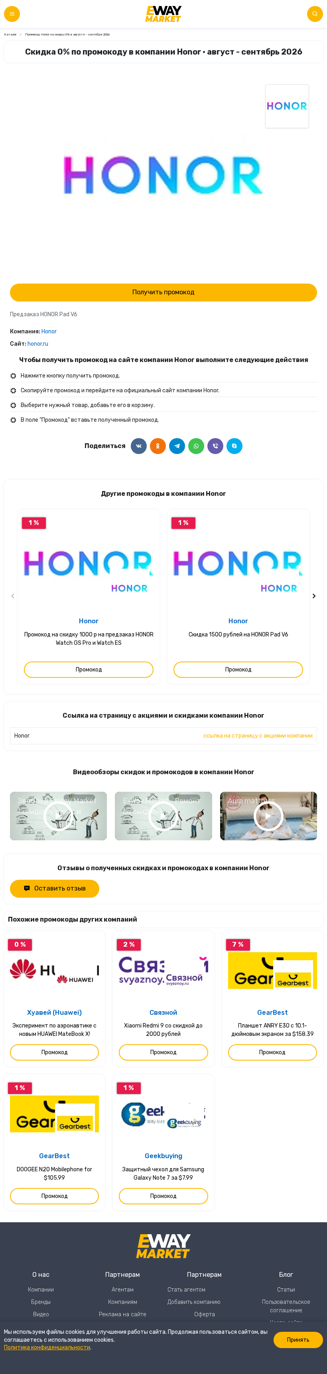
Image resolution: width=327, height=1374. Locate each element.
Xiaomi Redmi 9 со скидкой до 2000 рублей (163, 1029)
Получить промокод (163, 292)
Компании (41, 1289)
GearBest (272, 1012)
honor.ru (38, 344)
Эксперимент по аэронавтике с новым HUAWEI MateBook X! (54, 1029)
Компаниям (122, 1302)
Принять (298, 1340)
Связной (163, 1012)
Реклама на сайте (122, 1314)
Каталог (10, 34)
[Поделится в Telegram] (177, 446)
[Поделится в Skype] (234, 446)
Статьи (286, 1289)
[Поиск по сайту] (315, 14)
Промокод (89, 669)
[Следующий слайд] (314, 596)
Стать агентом (186, 1289)
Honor (49, 331)
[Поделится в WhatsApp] (196, 446)
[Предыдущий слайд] (13, 596)
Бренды (41, 1302)
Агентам (123, 1289)
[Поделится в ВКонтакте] (139, 446)
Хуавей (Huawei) (54, 1012)
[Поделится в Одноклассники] (158, 446)
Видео (41, 1314)
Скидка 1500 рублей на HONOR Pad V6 (238, 634)
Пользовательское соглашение (286, 1306)
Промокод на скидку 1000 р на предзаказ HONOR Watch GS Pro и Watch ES (89, 638)
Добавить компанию (194, 1302)
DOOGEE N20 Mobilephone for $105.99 (54, 1173)
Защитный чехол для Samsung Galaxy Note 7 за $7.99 (163, 1173)
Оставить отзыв (60, 888)
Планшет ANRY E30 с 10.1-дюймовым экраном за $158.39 (272, 1029)
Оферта (204, 1314)
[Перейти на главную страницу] (163, 14)
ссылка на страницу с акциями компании (258, 735)
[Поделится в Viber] (215, 446)
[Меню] (12, 14)
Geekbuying (163, 1156)
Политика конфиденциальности (47, 1347)
